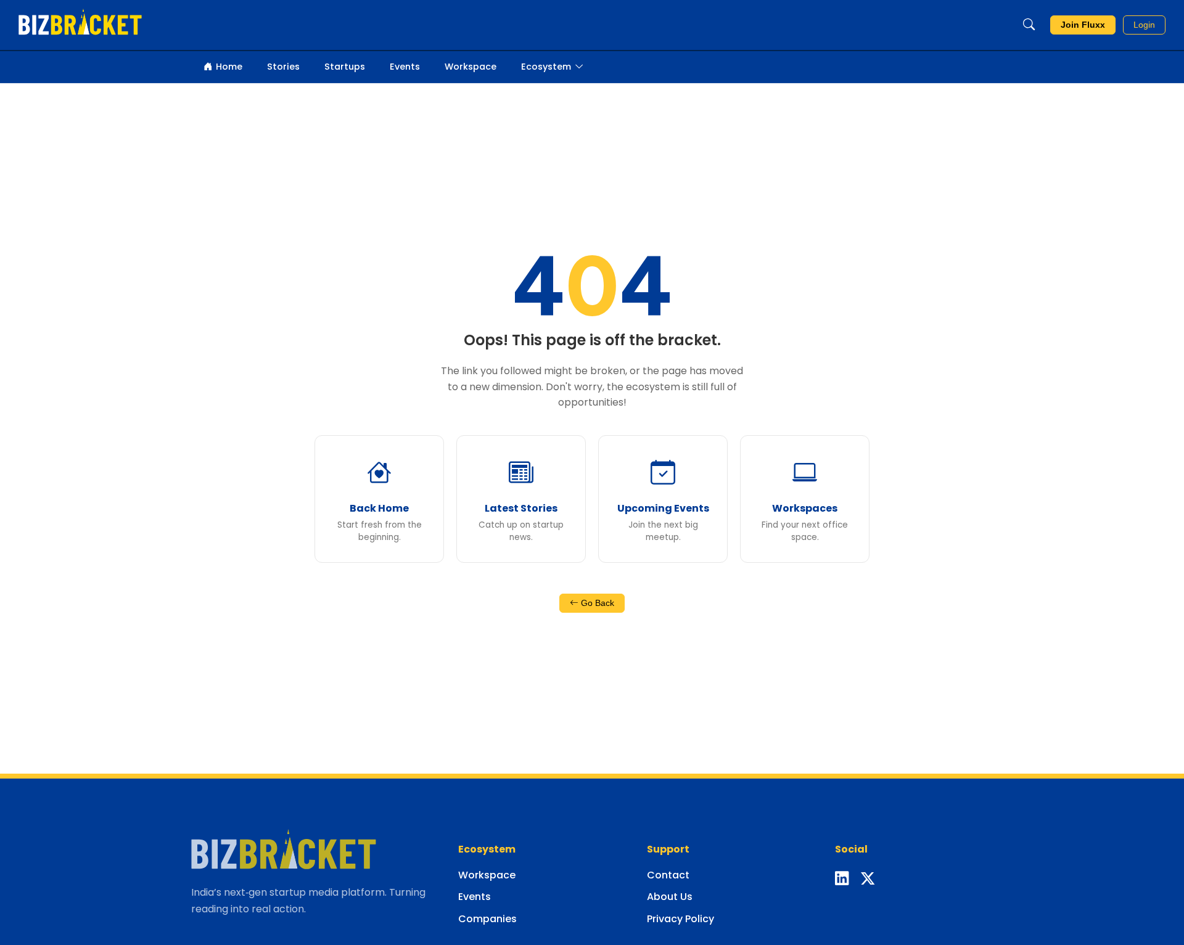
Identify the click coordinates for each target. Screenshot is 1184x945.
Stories (283, 66)
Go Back (596, 603)
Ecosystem (546, 66)
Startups (344, 66)
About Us (670, 897)
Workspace (470, 66)
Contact (668, 875)
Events (405, 66)
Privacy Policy (680, 919)
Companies (487, 919)
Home (229, 66)
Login (1144, 25)
